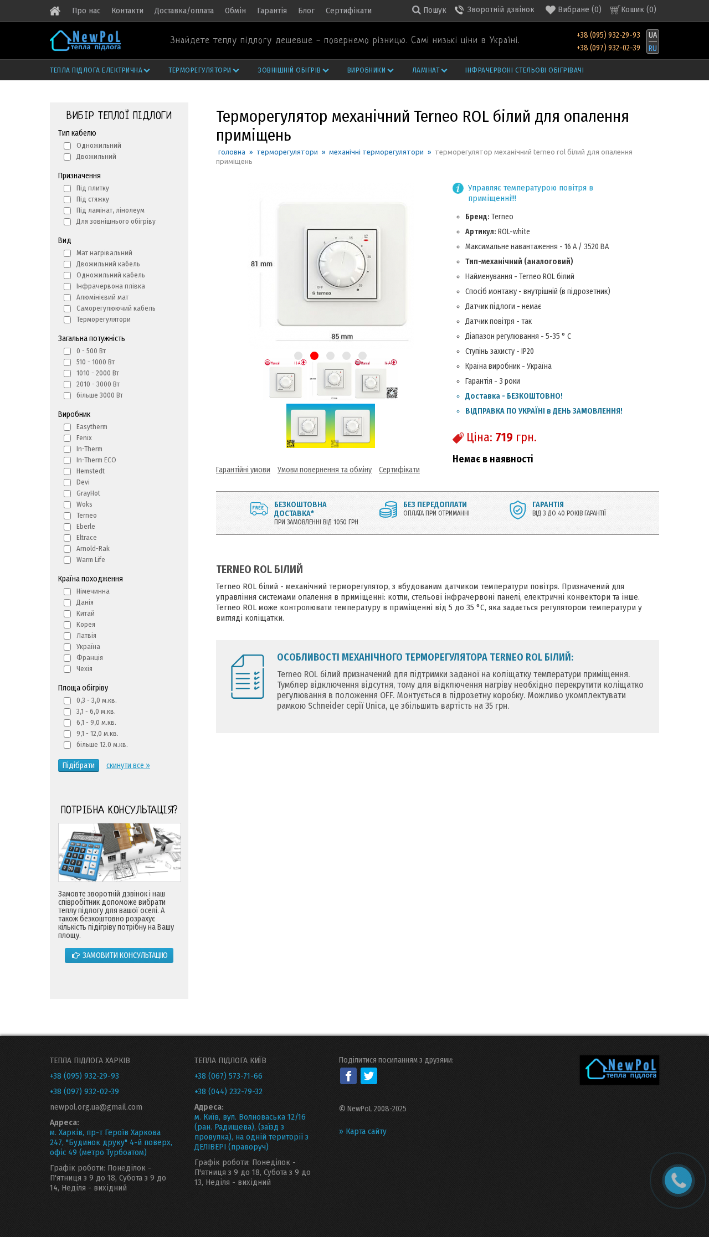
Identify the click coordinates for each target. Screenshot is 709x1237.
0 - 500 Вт (91, 351)
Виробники (366, 70)
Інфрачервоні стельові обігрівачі (524, 70)
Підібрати (79, 765)
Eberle (85, 526)
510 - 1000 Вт (95, 362)
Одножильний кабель (110, 275)
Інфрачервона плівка (110, 286)
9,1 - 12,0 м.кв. (97, 733)
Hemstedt (90, 471)
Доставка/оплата (184, 11)
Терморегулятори (200, 70)
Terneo (86, 515)
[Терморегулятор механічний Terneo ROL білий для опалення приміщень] (285, 399)
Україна (88, 646)
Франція (89, 657)
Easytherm (91, 426)
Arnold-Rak (93, 548)
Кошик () (638, 9)
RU (653, 48)
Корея (85, 624)
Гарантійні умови (243, 470)
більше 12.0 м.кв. (102, 744)
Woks (84, 504)
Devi (83, 482)
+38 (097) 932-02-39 (608, 48)
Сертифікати (349, 11)
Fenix (84, 438)
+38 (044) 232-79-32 (228, 1091)
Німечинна (93, 591)
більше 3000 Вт (99, 395)
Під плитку (92, 188)
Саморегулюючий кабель (116, 308)
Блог (306, 11)
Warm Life (90, 559)
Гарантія (272, 11)
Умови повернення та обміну (325, 470)
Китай (85, 613)
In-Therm (89, 449)
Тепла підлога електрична (96, 70)
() (580, 9)
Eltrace (86, 537)
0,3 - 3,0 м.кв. (96, 700)
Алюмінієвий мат (102, 297)
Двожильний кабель (108, 264)
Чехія (84, 668)
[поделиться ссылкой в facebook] (348, 1076)
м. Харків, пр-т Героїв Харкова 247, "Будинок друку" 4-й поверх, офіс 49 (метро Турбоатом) (111, 1142)
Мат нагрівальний (104, 253)
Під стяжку (92, 199)
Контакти (127, 11)
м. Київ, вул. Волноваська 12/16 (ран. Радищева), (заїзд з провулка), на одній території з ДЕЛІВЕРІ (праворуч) (251, 1132)
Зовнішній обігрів (289, 70)
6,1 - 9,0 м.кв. (96, 722)
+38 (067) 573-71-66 (228, 1076)
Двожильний (96, 156)
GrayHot (88, 493)
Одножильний (98, 145)
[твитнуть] (369, 1076)
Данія (85, 602)
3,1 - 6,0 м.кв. (96, 711)
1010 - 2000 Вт (97, 373)
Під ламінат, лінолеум (110, 210)
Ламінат (426, 70)
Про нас (86, 11)
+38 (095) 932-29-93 (608, 35)
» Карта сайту (363, 1131)
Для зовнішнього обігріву (116, 221)
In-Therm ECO (96, 460)
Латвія (86, 635)
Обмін (235, 11)
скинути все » (128, 765)
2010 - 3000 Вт (98, 384)
